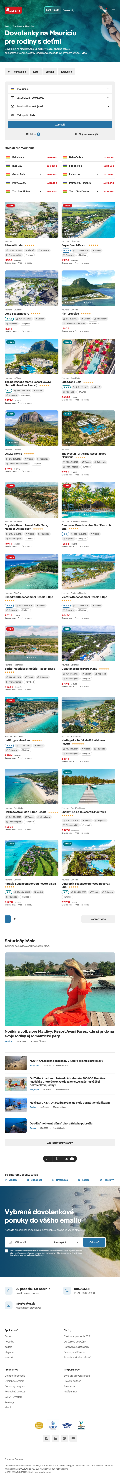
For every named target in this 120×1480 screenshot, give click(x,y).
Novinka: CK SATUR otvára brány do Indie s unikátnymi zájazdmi (70, 1102)
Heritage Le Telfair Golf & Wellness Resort (83, 742)
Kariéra (8, 1346)
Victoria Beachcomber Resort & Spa (84, 597)
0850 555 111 (82, 1289)
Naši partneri (70, 1391)
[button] (60, 89)
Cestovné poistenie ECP (77, 1336)
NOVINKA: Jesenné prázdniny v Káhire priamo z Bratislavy (66, 1061)
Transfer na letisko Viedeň (77, 1357)
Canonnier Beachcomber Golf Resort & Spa (86, 527)
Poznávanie (19, 71)
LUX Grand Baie (71, 382)
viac (84, 52)
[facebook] (46, 1438)
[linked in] (55, 1438)
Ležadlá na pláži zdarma (75, 323)
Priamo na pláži (15, 255)
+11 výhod (25, 610)
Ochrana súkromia (14, 1380)
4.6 (67, 250)
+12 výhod (82, 538)
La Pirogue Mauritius (17, 740)
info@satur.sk (25, 1303)
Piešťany (108, 1179)
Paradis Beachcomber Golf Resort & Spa (30, 883)
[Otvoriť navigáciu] (114, 10)
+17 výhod (82, 392)
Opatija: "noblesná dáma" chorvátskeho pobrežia (61, 1123)
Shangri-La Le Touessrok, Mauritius (84, 812)
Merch (8, 1407)
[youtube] (73, 1438)
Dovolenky (69, 10)
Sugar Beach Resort (74, 245)
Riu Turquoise (70, 313)
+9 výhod (29, 255)
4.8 (10, 319)
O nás (8, 1336)
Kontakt (9, 1357)
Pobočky (9, 1341)
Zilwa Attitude (13, 245)
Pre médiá (69, 1386)
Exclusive (66, 71)
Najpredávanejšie (89, 134)
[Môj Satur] (105, 10)
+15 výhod (82, 610)
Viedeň (12, 1179)
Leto (35, 71)
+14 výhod (82, 255)
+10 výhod (36, 463)
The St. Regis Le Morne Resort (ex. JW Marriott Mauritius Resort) (28, 383)
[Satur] (13, 10)
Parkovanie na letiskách (76, 1346)
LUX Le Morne (13, 453)
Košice (86, 1179)
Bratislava (62, 1179)
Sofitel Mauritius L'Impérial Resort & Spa (30, 668)
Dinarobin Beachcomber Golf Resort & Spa (86, 885)
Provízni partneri (72, 1380)
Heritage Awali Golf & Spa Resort (25, 812)
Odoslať (94, 1242)
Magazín (9, 1352)
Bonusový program (15, 1386)
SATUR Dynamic (13, 1396)
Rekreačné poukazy (15, 1391)
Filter (34, 134)
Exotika (50, 71)
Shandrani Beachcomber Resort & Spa (29, 597)
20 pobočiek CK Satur (31, 1289)
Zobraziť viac (98, 919)
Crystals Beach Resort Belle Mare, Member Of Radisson (26, 527)
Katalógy (9, 1402)
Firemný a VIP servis (74, 1352)
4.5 (67, 605)
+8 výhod (29, 538)
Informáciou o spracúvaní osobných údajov (26, 1255)
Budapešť (36, 1179)
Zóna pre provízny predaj (77, 1375)
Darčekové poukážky (75, 1341)
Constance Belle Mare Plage (79, 668)
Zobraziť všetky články (60, 1142)
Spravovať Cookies (14, 1459)
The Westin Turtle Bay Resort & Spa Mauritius (84, 455)
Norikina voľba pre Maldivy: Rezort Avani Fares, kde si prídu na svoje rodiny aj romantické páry (59, 1033)
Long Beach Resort (17, 313)
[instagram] (64, 1438)
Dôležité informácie (15, 1375)
